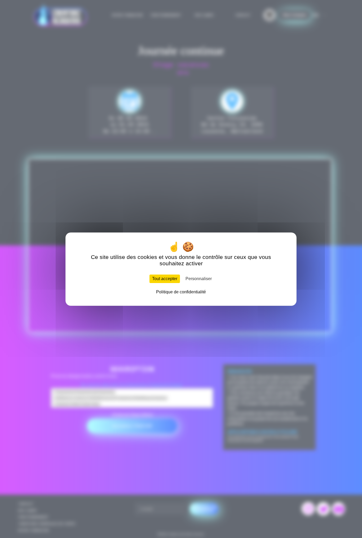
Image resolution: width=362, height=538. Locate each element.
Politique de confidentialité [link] (181, 292)
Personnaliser (199, 278)
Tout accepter (164, 278)
